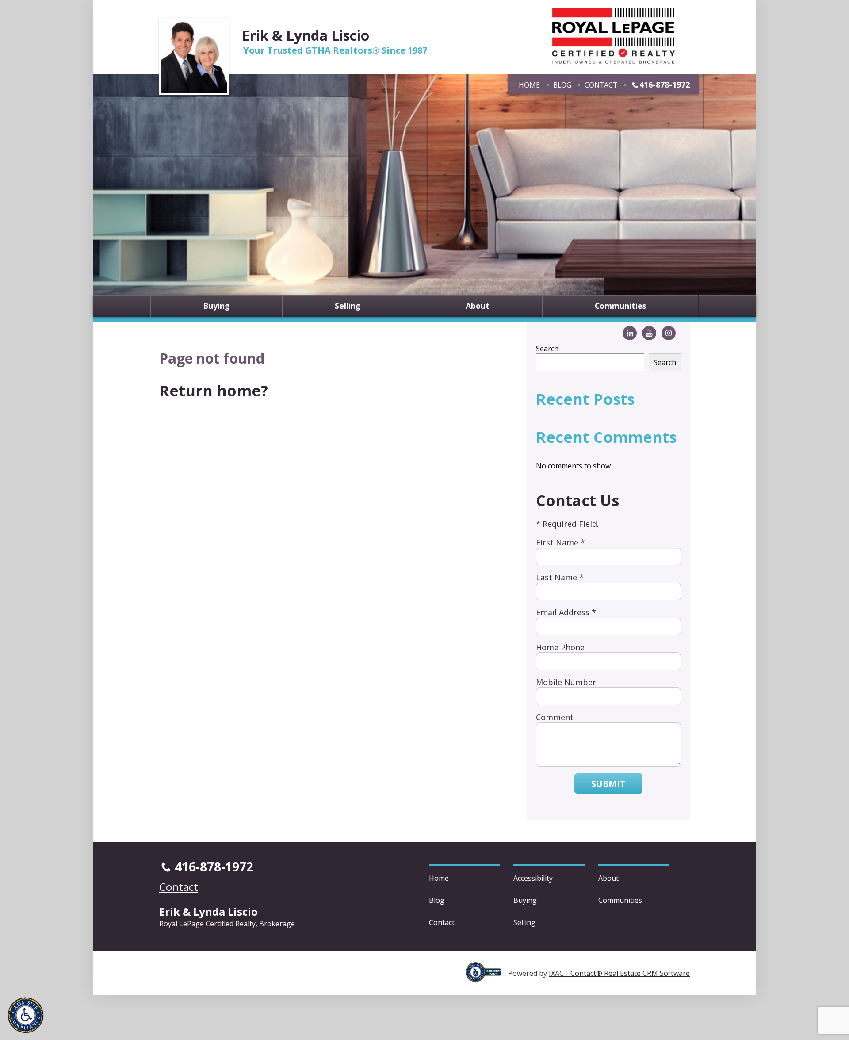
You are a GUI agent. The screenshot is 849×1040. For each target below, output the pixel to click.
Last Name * (560, 577)
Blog (562, 85)
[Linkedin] (630, 333)
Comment (555, 717)
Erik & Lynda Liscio (305, 35)
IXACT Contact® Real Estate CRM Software (619, 973)
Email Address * (566, 612)
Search (547, 348)
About (478, 306)
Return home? (213, 390)
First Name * (560, 542)
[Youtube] (649, 333)
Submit (608, 784)
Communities (620, 306)
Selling (347, 306)
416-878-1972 (664, 84)
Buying (216, 306)
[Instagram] (669, 333)
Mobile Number (566, 682)
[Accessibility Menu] (25, 1015)
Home (529, 85)
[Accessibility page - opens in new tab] (487, 977)
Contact (601, 85)
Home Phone (560, 647)
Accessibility (533, 878)
